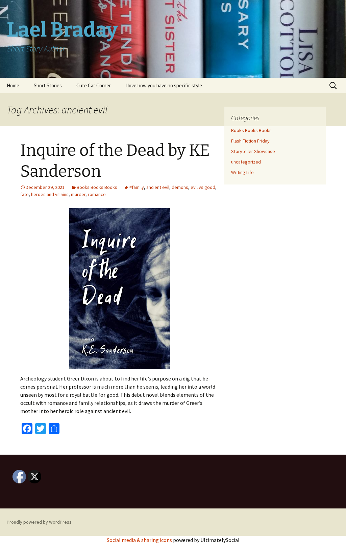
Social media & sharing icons (140, 540)
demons (180, 187)
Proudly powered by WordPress (39, 522)
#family (136, 187)
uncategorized (246, 162)
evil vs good (203, 187)
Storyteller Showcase (253, 151)
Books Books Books (97, 187)
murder (78, 194)
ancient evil (157, 187)
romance (97, 194)
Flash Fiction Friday (250, 141)
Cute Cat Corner (93, 85)
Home (13, 85)
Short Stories (48, 85)
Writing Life (242, 172)
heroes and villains (50, 194)
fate (24, 194)
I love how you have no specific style (163, 85)
